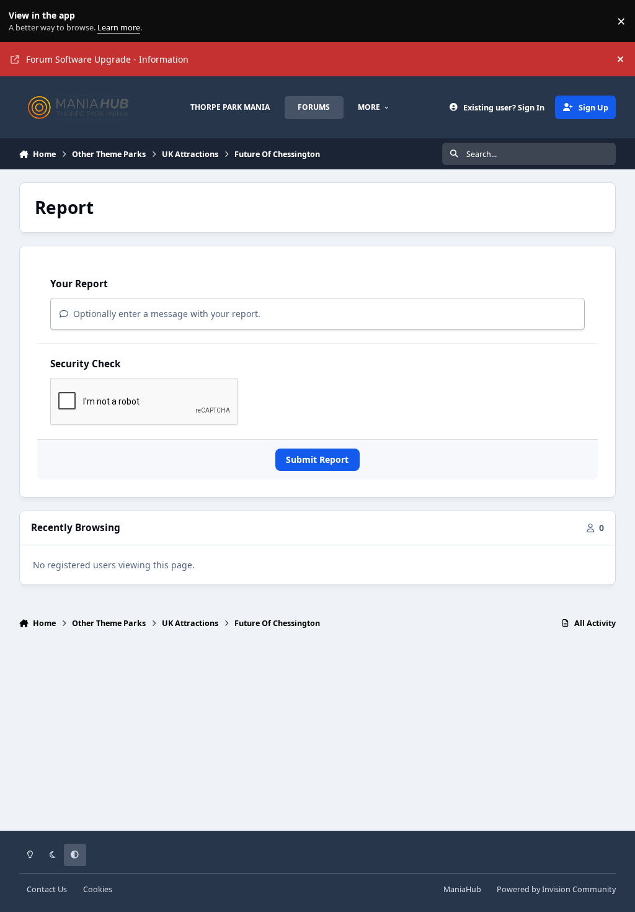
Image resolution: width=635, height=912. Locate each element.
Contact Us (47, 889)
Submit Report (317, 459)
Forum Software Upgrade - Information (107, 59)
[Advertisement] (317, 735)
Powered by (556, 889)
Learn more (24, 21)
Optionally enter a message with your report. (165, 314)
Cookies (97, 889)
